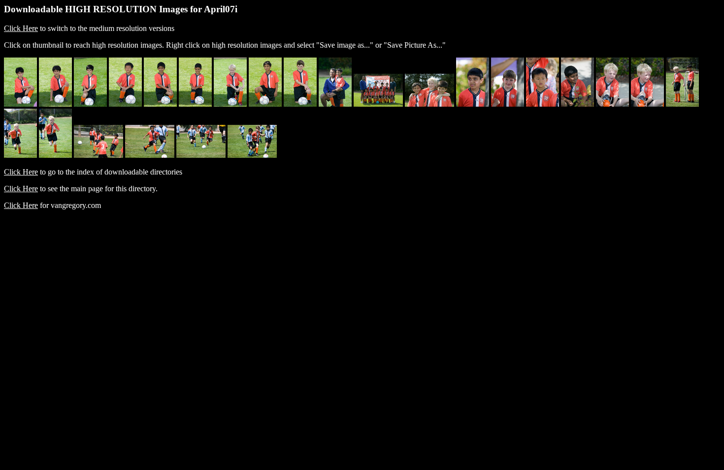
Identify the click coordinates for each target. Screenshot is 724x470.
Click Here (21, 28)
